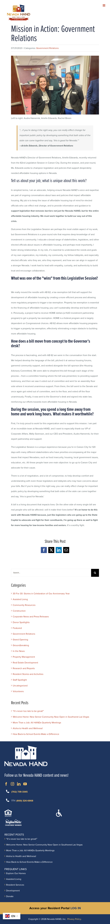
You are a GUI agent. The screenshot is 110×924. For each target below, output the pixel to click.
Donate (9, 896)
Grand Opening (20, 639)
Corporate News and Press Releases (31, 616)
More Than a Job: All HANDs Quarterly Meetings (37, 722)
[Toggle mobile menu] (104, 5)
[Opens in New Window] (6, 784)
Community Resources (24, 605)
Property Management (24, 656)
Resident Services (15, 884)
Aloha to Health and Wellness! (28, 728)
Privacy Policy (74, 919)
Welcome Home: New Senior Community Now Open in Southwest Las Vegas (51, 716)
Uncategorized (20, 685)
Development (13, 890)
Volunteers (18, 691)
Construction (19, 610)
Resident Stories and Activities (28, 674)
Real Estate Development (25, 662)
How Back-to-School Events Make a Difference (36, 734)
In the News (19, 651)
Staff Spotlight (20, 679)
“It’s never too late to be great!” (28, 711)
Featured (17, 628)
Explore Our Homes (16, 873)
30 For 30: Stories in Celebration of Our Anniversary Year (41, 593)
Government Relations (47, 48)
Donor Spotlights (21, 622)
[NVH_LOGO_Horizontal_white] (25, 746)
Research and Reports (24, 668)
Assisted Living (20, 599)
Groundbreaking (21, 645)
